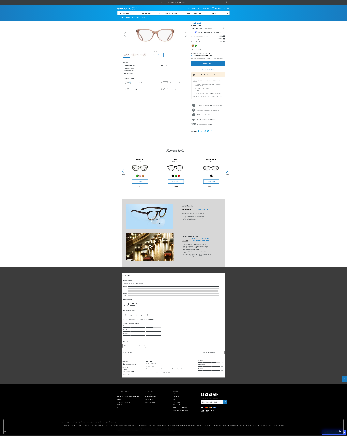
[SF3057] (211, 173)
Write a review (208, 28)
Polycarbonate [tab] (186, 209)
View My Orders (149, 399)
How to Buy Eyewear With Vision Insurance (128, 396)
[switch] (210, 55)
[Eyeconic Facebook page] (202, 395)
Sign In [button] (193, 8)
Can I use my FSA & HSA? (208, 69)
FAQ (174, 399)
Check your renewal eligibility (207, 96)
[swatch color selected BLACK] (173, 176)
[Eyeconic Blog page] (218, 396)
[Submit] (225, 402)
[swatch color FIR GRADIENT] (176, 176)
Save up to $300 (166, 2)
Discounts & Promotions (123, 402)
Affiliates (119, 399)
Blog (118, 407)
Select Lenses (208, 63)
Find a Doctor (176, 402)
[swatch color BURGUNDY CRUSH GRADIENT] (179, 176)
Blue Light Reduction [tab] (205, 239)
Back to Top (344, 379)
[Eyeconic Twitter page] (206, 395)
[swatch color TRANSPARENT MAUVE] (140, 176)
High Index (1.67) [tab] (202, 209)
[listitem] (198, 131)
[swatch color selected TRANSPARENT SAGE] (137, 176)
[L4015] (140, 173)
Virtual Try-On (155, 55)
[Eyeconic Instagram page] (210, 395)
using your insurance (213, 110)
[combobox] (215, 13)
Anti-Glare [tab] (185, 240)
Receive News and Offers (209, 399)
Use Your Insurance (204, 32)
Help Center (176, 394)
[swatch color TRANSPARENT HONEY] (143, 176)
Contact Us (176, 396)
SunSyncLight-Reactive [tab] (196, 239)
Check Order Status (150, 402)
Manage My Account (150, 394)
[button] (216, 8)
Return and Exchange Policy (180, 410)
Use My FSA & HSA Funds (180, 407)
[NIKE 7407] (175, 173)
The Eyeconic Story (122, 394)
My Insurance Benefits (151, 396)
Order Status (205, 8)
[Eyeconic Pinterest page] (214, 395)
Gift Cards (119, 404)
